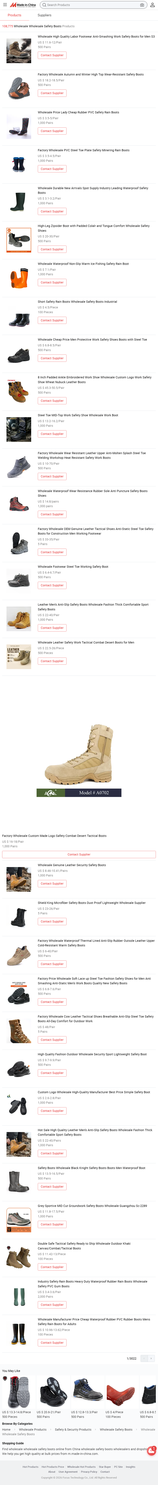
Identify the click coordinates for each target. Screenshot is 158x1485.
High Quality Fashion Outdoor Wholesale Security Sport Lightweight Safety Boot (92, 1054)
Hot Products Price (53, 1467)
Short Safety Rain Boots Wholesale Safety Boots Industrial (77, 301)
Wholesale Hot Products (81, 1467)
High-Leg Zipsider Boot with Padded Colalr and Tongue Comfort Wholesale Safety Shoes (94, 228)
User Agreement (68, 1471)
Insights (130, 1467)
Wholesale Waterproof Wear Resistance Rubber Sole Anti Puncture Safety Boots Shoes (93, 493)
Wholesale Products (32, 1429)
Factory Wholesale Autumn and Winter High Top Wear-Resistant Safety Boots (91, 74)
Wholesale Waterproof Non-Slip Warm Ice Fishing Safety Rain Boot (83, 264)
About (51, 1471)
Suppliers (44, 15)
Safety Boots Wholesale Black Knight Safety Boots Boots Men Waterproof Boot (91, 1168)
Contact (105, 1471)
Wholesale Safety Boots (116, 1429)
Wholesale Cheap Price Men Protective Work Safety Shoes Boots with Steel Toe (92, 339)
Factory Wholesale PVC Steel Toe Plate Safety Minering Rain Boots (83, 150)
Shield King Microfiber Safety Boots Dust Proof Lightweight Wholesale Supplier (92, 903)
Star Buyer (105, 1467)
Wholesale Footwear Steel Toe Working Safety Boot (73, 566)
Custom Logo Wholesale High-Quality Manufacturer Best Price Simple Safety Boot (94, 1092)
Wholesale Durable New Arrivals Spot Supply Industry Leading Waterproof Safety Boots (93, 190)
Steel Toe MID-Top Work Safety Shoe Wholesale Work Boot (78, 415)
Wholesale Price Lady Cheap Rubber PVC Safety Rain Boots (78, 112)
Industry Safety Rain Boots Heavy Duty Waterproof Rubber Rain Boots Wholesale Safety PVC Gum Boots (92, 1283)
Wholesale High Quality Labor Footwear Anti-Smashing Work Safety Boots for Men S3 (96, 36)
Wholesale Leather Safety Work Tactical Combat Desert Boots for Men (86, 642)
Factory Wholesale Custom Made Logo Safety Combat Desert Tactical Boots (54, 836)
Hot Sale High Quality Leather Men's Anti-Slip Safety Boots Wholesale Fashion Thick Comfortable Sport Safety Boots (95, 1132)
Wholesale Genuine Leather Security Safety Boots (72, 865)
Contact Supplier (52, 55)
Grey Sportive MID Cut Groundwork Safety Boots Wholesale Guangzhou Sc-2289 (92, 1206)
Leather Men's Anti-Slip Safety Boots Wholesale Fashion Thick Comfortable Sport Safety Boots (93, 606)
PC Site (118, 1467)
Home (6, 1429)
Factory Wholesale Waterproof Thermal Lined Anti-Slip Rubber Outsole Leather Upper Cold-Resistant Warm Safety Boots (96, 943)
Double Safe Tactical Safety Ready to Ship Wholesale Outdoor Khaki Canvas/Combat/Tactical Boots (84, 1245)
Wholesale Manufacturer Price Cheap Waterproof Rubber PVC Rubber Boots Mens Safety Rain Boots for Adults (94, 1321)
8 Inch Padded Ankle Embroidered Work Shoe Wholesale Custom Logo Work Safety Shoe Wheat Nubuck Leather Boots (94, 379)
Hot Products (30, 1467)
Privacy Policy (89, 1471)
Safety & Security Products (73, 1429)
